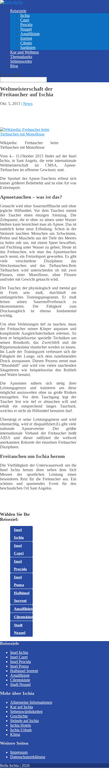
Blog (14, 66)
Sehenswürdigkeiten (26, 711)
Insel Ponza (19, 581)
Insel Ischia (19, 533)
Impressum (19, 752)
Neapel (26, 29)
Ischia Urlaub (21, 730)
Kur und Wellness (24, 52)
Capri (24, 20)
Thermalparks (21, 57)
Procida (26, 24)
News (27, 103)
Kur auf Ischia (21, 707)
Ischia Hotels (20, 725)
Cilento (26, 43)
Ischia (25, 15)
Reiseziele (18, 11)
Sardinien (27, 47)
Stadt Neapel (19, 629)
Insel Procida (20, 565)
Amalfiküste (30, 34)
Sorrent (26, 38)
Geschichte (19, 716)
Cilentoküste (23, 617)
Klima (15, 734)
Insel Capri (19, 549)
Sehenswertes (21, 61)
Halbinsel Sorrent (21, 597)
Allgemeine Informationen (31, 702)
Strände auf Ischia (24, 721)
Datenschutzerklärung (27, 757)
